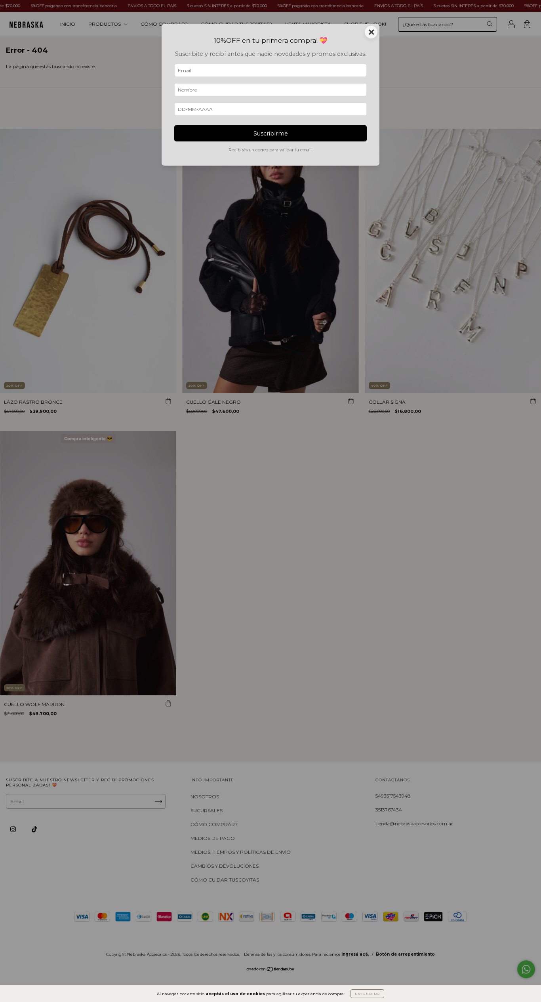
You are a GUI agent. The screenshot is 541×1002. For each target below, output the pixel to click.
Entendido (367, 994)
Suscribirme (270, 133)
